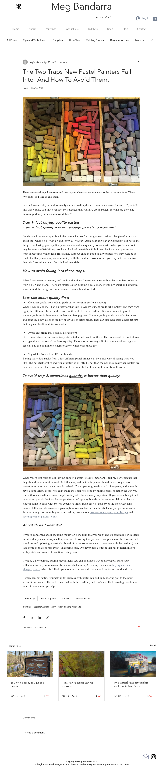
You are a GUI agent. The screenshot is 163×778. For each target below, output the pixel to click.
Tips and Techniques (34, 40)
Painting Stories (95, 40)
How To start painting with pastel (66, 606)
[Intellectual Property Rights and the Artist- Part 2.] (133, 664)
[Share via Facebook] (24, 617)
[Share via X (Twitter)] (31, 617)
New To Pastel (83, 598)
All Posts (12, 40)
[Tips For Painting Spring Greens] (82, 664)
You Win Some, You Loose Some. (27, 684)
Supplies (58, 40)
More (138, 40)
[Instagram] (153, 756)
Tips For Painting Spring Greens (77, 684)
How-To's (74, 40)
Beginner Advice (119, 40)
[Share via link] (47, 617)
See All (153, 645)
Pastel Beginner (49, 598)
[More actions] (138, 62)
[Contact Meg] (146, 756)
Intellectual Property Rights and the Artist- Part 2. (131, 684)
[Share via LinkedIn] (39, 617)
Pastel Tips (30, 598)
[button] (155, 18)
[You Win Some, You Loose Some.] (30, 664)
